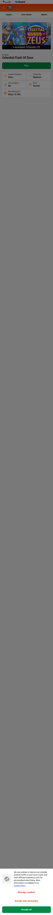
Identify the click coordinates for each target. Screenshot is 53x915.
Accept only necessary (26, 901)
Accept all (26, 909)
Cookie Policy (19, 886)
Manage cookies (26, 892)
